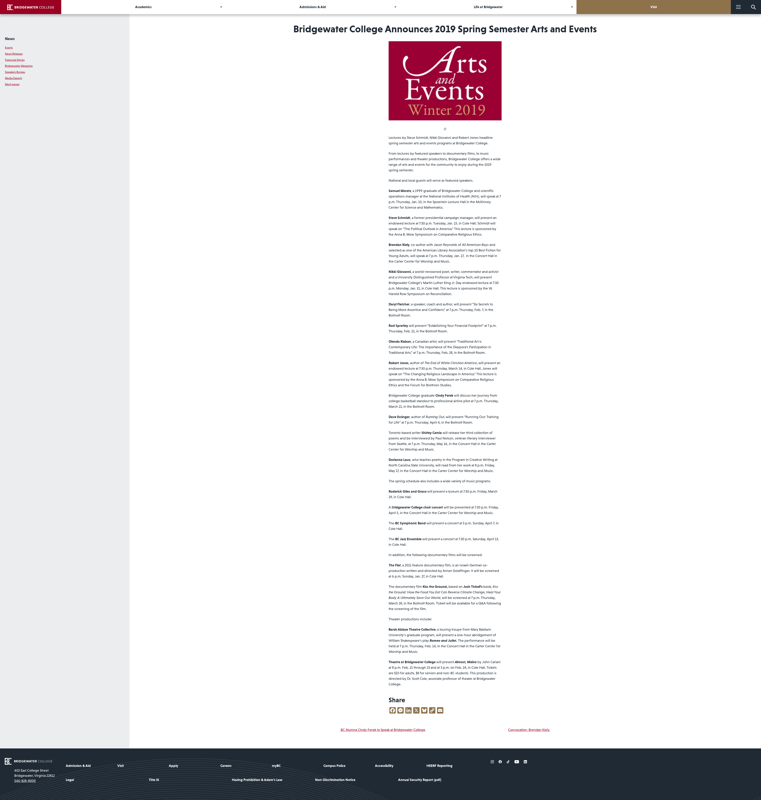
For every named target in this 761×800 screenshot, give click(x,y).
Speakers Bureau (15, 72)
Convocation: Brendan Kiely (529, 730)
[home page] (28, 761)
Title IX (154, 780)
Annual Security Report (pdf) (419, 780)
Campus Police (334, 766)
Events (9, 47)
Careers (225, 766)
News (10, 38)
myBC (276, 766)
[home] (30, 7)
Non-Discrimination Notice (335, 780)
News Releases (14, 53)
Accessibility (384, 766)
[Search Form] (753, 7)
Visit (120, 766)
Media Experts (13, 78)
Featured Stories (15, 59)
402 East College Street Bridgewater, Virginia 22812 (34, 773)
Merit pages (12, 84)
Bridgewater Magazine (19, 65)
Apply (173, 766)
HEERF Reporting (439, 766)
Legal (70, 780)
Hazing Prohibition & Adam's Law (257, 780)
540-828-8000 (25, 781)
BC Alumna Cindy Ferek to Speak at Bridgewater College (382, 730)
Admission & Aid (78, 766)
